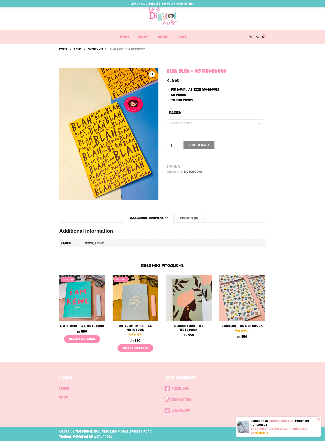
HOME (124, 37)
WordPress (103, 436)
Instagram (181, 399)
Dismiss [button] (188, 3)
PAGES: (175, 113)
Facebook (180, 388)
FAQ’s (182, 37)
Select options (82, 338)
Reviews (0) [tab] (189, 218)
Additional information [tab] (149, 218)
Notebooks (193, 172)
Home (64, 388)
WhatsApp (181, 410)
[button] (152, 74)
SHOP (142, 37)
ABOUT (163, 37)
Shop (63, 397)
